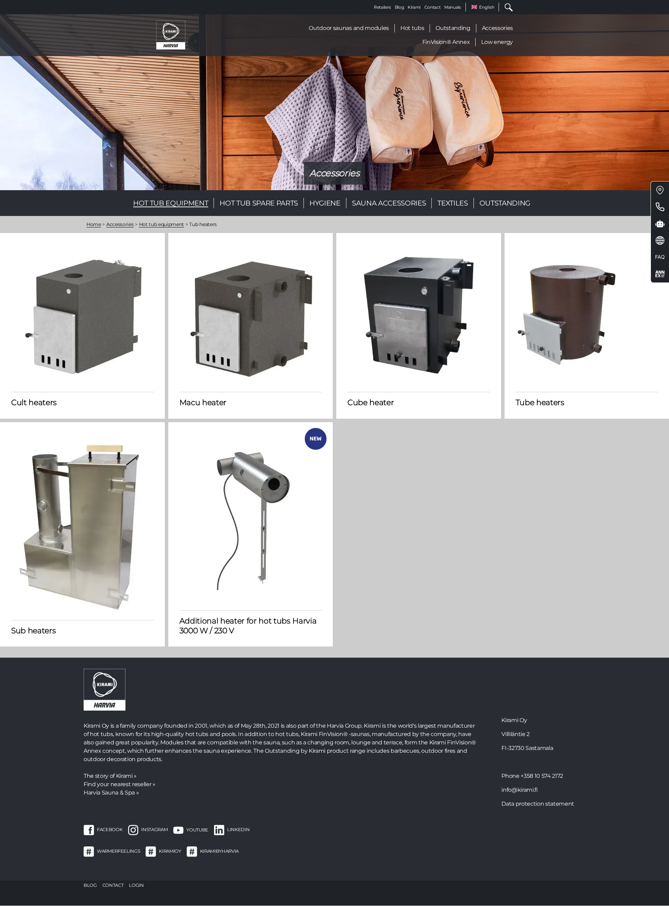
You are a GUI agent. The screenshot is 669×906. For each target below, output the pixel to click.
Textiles (452, 203)
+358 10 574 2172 (542, 776)
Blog (399, 7)
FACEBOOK (109, 830)
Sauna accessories (389, 203)
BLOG (90, 885)
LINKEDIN (238, 830)
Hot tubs (412, 28)
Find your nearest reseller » (119, 784)
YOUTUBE (197, 830)
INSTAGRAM (154, 830)
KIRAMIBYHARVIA (219, 851)
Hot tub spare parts (259, 203)
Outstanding (453, 28)
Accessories (497, 28)
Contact (432, 7)
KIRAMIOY (170, 851)
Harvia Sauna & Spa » (111, 792)
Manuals (452, 7)
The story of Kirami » (110, 776)
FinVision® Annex (446, 42)
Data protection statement (537, 803)
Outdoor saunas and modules (349, 28)
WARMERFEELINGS (118, 851)
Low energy (497, 42)
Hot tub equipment (170, 203)
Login (136, 885)
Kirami (414, 7)
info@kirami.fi (519, 790)
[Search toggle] (506, 7)
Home (93, 224)
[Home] (170, 34)
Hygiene (324, 203)
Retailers (382, 7)
